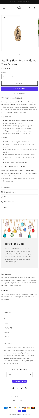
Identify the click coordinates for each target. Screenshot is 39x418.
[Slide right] (24, 54)
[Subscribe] (30, 374)
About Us (6, 336)
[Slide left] (15, 54)
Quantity (3, 72)
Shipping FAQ (8, 328)
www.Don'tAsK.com (16, 414)
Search (6, 323)
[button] (4, 8)
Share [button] (5, 208)
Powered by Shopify (26, 414)
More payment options (19, 93)
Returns (6, 332)
